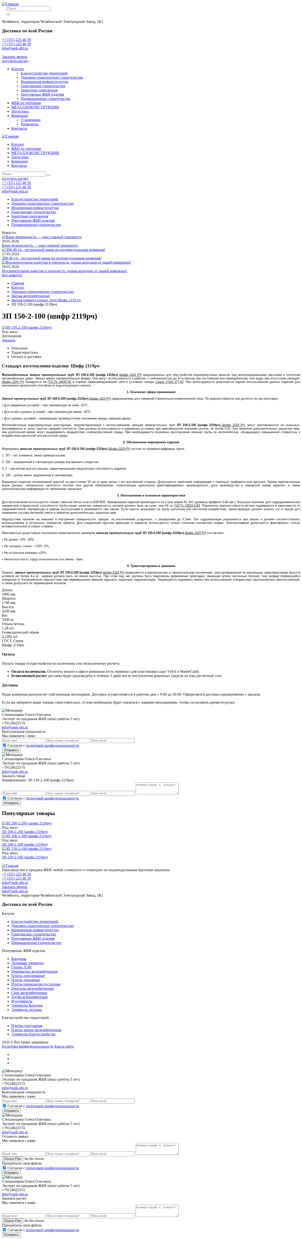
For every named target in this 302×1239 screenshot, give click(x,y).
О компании (31, 120)
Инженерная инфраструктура (44, 82)
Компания (19, 116)
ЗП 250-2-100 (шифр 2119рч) (25, 857)
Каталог (17, 69)
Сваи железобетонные (29, 993)
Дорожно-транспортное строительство (52, 77)
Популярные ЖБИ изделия (42, 94)
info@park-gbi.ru (15, 52)
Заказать (8, 340)
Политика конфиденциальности (28, 1046)
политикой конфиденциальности (52, 745)
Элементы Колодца (26, 1005)
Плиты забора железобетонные (36, 1030)
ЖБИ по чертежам (26, 103)
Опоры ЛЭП (21, 967)
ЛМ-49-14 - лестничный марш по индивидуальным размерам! (51, 258)
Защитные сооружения (39, 90)
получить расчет (15, 61)
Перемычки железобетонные (34, 971)
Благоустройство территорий (44, 73)
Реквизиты (29, 124)
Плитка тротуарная (26, 1026)
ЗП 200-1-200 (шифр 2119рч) (25, 844)
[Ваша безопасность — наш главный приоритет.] (42, 237)
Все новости (12, 275)
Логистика (20, 111)
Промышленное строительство (46, 99)
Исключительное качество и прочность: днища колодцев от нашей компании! (64, 271)
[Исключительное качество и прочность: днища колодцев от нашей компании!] (66, 262)
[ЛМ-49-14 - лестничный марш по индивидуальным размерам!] (53, 250)
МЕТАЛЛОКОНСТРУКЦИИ (35, 107)
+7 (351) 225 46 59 (16, 40)
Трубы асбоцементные (29, 997)
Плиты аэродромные (28, 976)
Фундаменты (21, 1001)
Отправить (11, 750)
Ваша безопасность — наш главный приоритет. (40, 245)
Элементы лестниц (26, 1010)
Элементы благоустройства (33, 1034)
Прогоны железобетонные (32, 988)
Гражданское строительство (43, 86)
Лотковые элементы (27, 963)
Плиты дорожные (25, 980)
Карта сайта (64, 1046)
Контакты (19, 128)
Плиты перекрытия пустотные (36, 984)
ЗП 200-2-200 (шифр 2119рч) (25, 832)
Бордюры (18, 959)
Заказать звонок (14, 57)
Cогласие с (43, 745)
